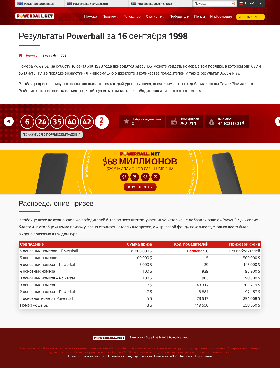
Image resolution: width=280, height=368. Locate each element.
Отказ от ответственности (86, 356)
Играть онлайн (250, 16)
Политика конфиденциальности (129, 356)
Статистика (155, 16)
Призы (199, 16)
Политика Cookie (165, 356)
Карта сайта (203, 356)
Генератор (132, 16)
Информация (221, 16)
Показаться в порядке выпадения (51, 134)
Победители (179, 16)
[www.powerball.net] (34, 15)
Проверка (110, 16)
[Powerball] (21, 55)
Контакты (185, 356)
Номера (90, 16)
